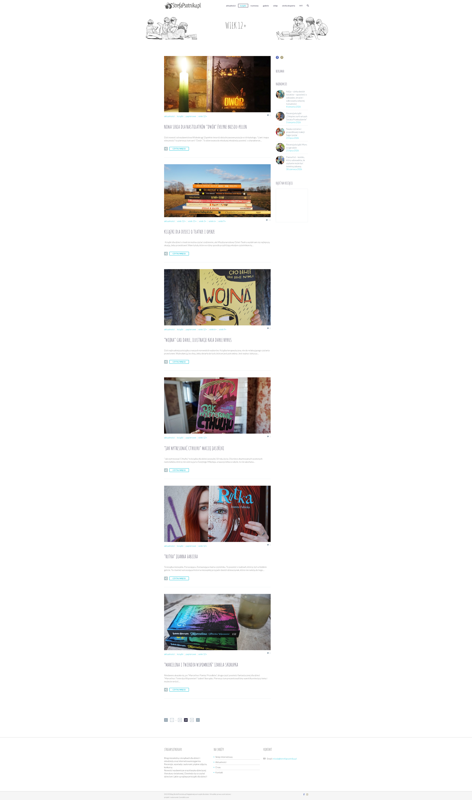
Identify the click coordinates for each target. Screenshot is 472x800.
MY (301, 5)
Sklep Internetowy (224, 757)
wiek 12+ (202, 116)
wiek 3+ (202, 221)
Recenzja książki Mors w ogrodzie (296, 146)
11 (269, 220)
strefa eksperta (288, 5)
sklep (275, 5)
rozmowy (254, 5)
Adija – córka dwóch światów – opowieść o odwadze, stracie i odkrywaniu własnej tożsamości (296, 97)
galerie (266, 5)
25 (192, 720)
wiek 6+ (212, 221)
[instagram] (281, 58)
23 (180, 720)
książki (243, 5)
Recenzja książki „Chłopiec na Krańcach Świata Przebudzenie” (296, 116)
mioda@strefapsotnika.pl (285, 758)
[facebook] (277, 58)
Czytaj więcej (179, 149)
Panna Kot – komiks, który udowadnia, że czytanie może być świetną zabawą (295, 162)
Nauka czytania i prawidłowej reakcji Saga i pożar (295, 132)
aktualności (231, 5)
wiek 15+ (192, 221)
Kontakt (219, 772)
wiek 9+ (222, 221)
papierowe (191, 116)
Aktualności (220, 762)
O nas (218, 767)
